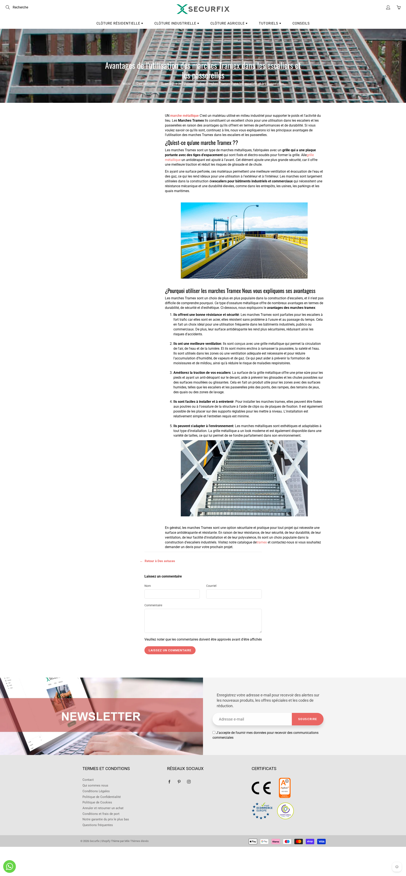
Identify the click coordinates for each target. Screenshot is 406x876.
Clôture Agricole (228, 23)
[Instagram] (188, 781)
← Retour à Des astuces (157, 561)
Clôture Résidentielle (118, 23)
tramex (261, 542)
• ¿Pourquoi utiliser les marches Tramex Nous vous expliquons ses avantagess (114, 143)
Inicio (126, 84)
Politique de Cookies (97, 802)
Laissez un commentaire (170, 650)
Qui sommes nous (95, 785)
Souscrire (307, 719)
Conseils (301, 23)
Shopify (106, 841)
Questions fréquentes (97, 825)
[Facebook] (169, 781)
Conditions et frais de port (100, 814)
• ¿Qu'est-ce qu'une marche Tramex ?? (112, 132)
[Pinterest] (179, 781)
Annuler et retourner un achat (102, 808)
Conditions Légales (96, 791)
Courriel (211, 585)
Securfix (94, 841)
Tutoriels (269, 23)
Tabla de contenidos (109, 120)
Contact (88, 780)
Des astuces (146, 84)
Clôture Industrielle (175, 23)
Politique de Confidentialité (101, 797)
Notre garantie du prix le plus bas (105, 819)
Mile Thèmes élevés (137, 841)
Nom (147, 585)
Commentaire (153, 605)
